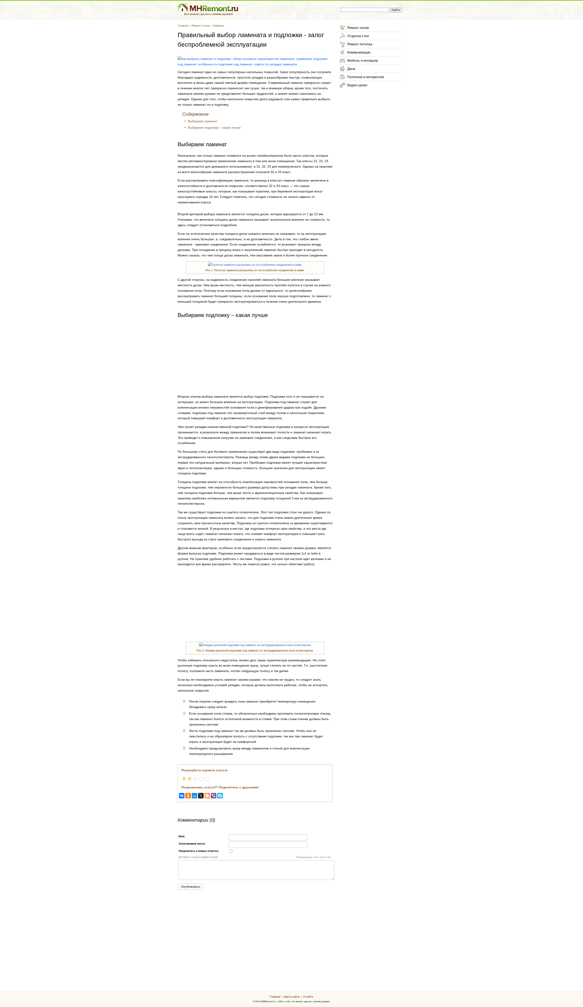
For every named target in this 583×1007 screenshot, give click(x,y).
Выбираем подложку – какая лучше (214, 127)
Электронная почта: (192, 843)
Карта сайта (292, 996)
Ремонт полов (358, 28)
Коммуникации (358, 52)
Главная (275, 996)
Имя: (182, 836)
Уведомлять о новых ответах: (199, 851)
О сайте (308, 996)
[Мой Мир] (194, 795)
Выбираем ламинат (202, 121)
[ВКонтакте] (181, 795)
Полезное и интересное (365, 77)
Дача (351, 69)
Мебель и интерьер (362, 60)
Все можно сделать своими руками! (208, 14)
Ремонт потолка (359, 44)
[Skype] (220, 795)
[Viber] (213, 795)
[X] (201, 795)
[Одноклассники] (188, 795)
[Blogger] (207, 795)
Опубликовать (190, 886)
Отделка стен (358, 36)
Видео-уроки (357, 85)
